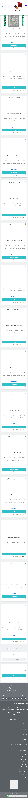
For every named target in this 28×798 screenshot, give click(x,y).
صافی (14, 675)
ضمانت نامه (24, 734)
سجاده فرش (24, 756)
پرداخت (25, 727)
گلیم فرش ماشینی (23, 766)
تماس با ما (24, 747)
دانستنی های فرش (23, 774)
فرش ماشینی (24, 754)
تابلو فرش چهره (23, 759)
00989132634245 (15, 688)
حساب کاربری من (23, 742)
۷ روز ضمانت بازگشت (22, 732)
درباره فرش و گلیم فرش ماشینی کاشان (18, 744)
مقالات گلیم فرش (23, 769)
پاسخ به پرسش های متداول (21, 737)
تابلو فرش (25, 761)
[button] (3, 19)
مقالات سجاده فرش (23, 771)
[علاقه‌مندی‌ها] (13, 48)
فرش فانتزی (24, 764)
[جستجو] (24, 659)
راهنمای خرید (24, 739)
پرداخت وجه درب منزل (22, 729)
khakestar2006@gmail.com (15, 691)
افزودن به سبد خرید (14, 45)
